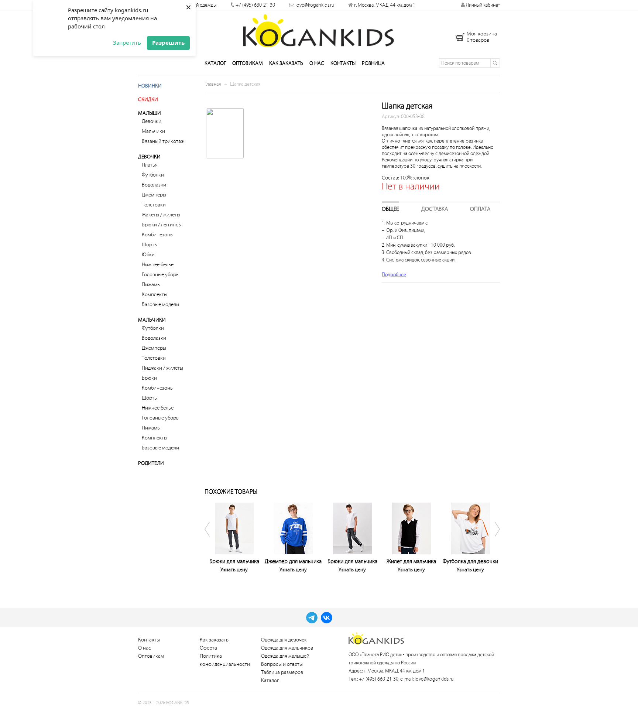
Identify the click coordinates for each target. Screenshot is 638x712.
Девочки (151, 121)
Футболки (153, 175)
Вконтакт (326, 617)
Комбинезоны (158, 235)
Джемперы (154, 195)
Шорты (150, 245)
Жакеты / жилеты (161, 215)
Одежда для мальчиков (287, 648)
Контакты (343, 63)
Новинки (150, 86)
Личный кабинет (482, 5)
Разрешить (168, 42)
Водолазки (154, 185)
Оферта (208, 648)
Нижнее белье (158, 264)
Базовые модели (160, 304)
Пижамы (151, 284)
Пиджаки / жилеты (162, 368)
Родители (151, 463)
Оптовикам (247, 63)
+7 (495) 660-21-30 (255, 5)
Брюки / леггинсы (162, 225)
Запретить (127, 42)
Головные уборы (160, 274)
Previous (212, 543)
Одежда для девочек (284, 640)
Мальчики (153, 131)
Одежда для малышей (285, 656)
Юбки (148, 254)
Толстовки (154, 205)
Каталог (215, 63)
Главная (213, 84)
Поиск (495, 63)
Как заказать (286, 63)
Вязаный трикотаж (163, 141)
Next (492, 543)
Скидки (148, 99)
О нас (316, 63)
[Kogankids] (319, 30)
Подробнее (394, 274)
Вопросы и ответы (282, 664)
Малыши (149, 113)
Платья (150, 165)
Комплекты (154, 294)
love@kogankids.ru (314, 5)
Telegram (312, 617)
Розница (373, 63)
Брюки (149, 378)
